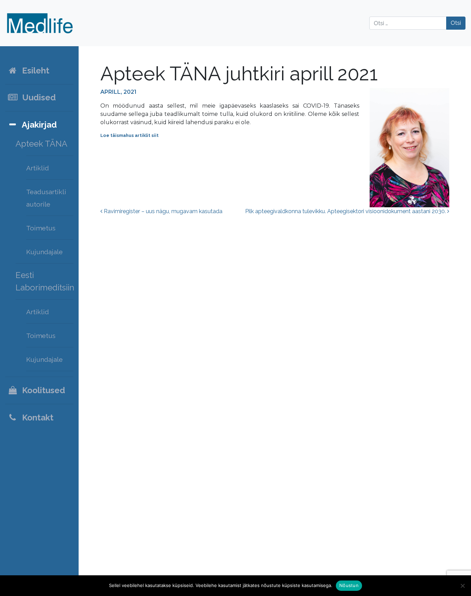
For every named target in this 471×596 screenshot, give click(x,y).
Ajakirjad (37, 125)
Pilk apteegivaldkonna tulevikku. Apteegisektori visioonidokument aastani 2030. (346, 211)
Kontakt (35, 418)
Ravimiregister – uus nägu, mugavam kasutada (162, 211)
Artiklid (37, 168)
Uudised (37, 97)
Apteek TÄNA (41, 144)
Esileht (33, 71)
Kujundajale (44, 252)
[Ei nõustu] (462, 585)
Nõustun (349, 585)
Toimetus (41, 228)
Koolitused (41, 390)
